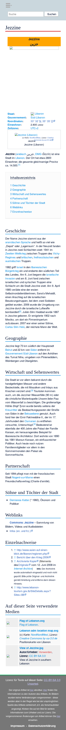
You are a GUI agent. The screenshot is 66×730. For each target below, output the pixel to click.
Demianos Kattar (19, 500)
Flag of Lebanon (29, 624)
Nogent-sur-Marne (22, 477)
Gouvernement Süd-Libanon (21, 353)
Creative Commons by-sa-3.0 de (44, 138)
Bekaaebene (31, 413)
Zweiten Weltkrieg (15, 253)
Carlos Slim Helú (15, 327)
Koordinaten (15, 121)
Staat (11, 113)
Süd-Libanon (38, 117)
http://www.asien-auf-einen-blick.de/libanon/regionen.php (31, 551)
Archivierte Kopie (26, 561)
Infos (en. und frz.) (20, 531)
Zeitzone (13, 128)
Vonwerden (45, 652)
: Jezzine (22, 522)
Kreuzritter (11, 410)
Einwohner (14, 124)
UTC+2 (34, 128)
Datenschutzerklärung (42, 726)
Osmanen (30, 421)
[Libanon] (32, 113)
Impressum (18, 726)
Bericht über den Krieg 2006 (33, 557)
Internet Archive (23, 568)
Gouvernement (17, 117)
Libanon (39, 113)
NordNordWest (35, 137)
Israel (20, 267)
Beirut (8, 349)
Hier (45, 689)
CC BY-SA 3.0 (37, 656)
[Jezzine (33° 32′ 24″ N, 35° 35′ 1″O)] (27, 142)
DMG (38, 154)
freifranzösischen (44, 257)
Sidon (33, 349)
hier (32, 689)
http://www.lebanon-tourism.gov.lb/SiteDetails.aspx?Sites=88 (32, 591)
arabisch (21, 154)
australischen (13, 261)
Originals (23, 565)
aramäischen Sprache (18, 242)
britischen (26, 257)
